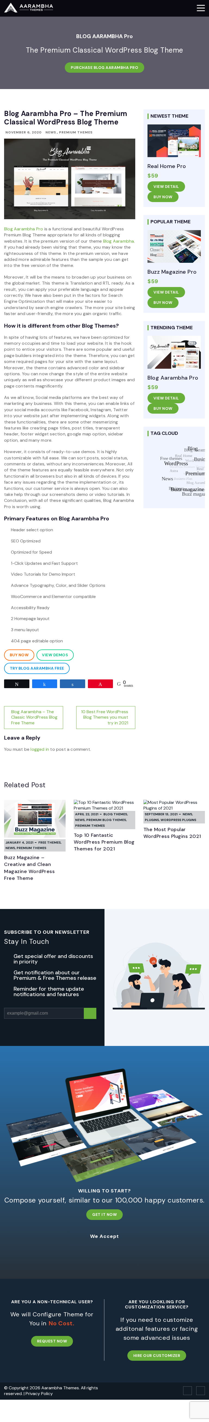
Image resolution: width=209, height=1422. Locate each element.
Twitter (200, 1390)
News (50, 132)
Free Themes (49, 842)
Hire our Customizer (156, 1355)
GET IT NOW (104, 1214)
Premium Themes (76, 132)
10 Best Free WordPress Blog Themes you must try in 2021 (104, 717)
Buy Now (19, 654)
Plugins (152, 820)
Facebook (187, 1390)
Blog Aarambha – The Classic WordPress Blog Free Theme (34, 717)
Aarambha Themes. (61, 1388)
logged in (39, 749)
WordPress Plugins (178, 820)
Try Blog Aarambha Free (37, 668)
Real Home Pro (166, 166)
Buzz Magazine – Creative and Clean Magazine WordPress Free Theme (29, 867)
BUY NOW (163, 196)
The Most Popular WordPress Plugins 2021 (172, 833)
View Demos (55, 654)
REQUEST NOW (52, 1341)
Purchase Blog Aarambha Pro (104, 67)
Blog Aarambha (118, 241)
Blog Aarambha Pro (23, 229)
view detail (166, 186)
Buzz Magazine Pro (172, 271)
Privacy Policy (39, 1393)
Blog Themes (115, 814)
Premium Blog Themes (106, 820)
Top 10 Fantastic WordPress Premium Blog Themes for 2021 (104, 842)
